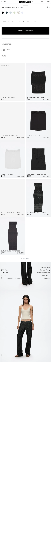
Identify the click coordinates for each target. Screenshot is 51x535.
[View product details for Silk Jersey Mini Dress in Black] (38, 159)
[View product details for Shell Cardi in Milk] (12, 274)
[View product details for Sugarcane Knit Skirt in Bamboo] (12, 121)
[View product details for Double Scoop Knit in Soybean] (38, 274)
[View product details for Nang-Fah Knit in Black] (38, 466)
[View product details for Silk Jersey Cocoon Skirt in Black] (38, 351)
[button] (26, 2)
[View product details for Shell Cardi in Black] (38, 236)
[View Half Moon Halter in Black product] (3, 12)
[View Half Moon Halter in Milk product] (22, 12)
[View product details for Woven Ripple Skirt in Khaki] (38, 389)
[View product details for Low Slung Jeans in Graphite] (12, 82)
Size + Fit (6, 50)
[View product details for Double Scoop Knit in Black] (12, 313)
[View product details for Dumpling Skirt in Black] (38, 121)
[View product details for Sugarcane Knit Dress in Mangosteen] (12, 236)
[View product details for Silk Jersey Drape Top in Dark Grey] (12, 351)
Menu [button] (3, 2)
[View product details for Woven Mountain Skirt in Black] (38, 428)
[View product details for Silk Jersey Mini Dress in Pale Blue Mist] (12, 198)
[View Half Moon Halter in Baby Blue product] (10, 12)
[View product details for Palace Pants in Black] (38, 505)
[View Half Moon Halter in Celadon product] (14, 12)
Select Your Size (25, 31)
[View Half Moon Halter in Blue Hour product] (7, 12)
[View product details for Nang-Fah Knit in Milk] (12, 505)
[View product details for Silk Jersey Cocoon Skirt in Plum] (12, 389)
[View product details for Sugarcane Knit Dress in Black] (38, 198)
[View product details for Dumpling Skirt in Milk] (12, 159)
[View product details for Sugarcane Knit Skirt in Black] (38, 82)
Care (4, 56)
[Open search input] (42, 2)
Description (7, 44)
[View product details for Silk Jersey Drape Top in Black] (38, 313)
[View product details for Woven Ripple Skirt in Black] (12, 428)
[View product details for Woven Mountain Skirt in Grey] (12, 466)
